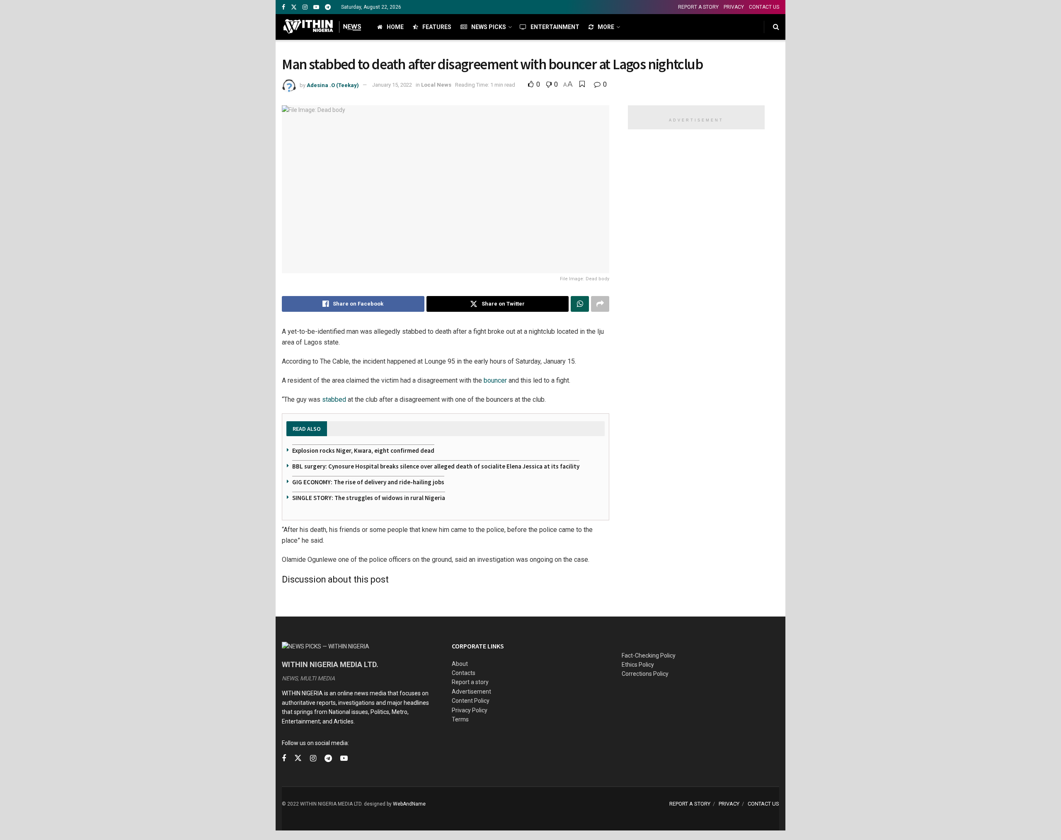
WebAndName (409, 804)
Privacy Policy (469, 710)
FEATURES (436, 27)
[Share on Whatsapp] (580, 304)
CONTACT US (764, 7)
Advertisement (471, 691)
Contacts (463, 673)
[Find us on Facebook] (283, 7)
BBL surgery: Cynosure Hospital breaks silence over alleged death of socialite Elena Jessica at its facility (435, 466)
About (460, 663)
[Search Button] (776, 27)
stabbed (334, 399)
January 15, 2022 (392, 85)
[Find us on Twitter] (294, 7)
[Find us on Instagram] (305, 7)
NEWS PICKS (488, 27)
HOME (395, 27)
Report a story (470, 682)
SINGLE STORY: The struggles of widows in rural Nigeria (368, 498)
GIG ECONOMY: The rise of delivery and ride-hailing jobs (368, 482)
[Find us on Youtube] (316, 7)
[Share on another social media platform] (600, 304)
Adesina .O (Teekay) (333, 85)
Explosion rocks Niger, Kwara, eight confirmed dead (363, 450)
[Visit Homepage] (322, 27)
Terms (460, 719)
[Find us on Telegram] (328, 7)
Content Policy (470, 700)
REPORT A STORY (698, 7)
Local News (436, 85)
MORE (606, 27)
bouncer (495, 380)
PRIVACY (734, 7)
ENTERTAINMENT (554, 27)
